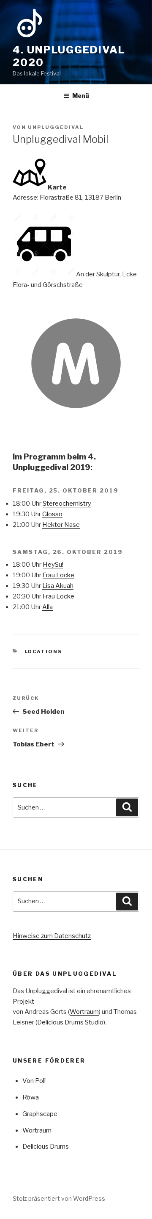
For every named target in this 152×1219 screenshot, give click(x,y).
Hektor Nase (61, 525)
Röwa (30, 1097)
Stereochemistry (67, 503)
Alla (47, 607)
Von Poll (34, 1081)
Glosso (52, 514)
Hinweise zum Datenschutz (52, 936)
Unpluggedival (56, 127)
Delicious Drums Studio (70, 1022)
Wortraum (84, 1012)
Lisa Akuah (57, 586)
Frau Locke (58, 575)
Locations (43, 651)
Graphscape (39, 1114)
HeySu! (53, 564)
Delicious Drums (45, 1146)
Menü (80, 95)
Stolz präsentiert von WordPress (59, 1198)
